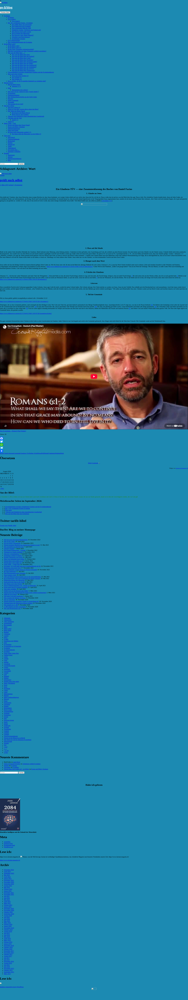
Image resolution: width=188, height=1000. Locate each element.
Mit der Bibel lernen (14, 84)
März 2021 (7, 903)
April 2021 (7, 901)
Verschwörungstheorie (11, 736)
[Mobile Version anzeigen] (94, 989)
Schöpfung (7, 715)
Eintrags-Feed (8, 843)
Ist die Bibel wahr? (10, 44)
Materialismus (8, 694)
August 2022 (8, 885)
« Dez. (2, 488)
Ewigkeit (6, 651)
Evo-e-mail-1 (12, 19)
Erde (5, 643)
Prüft (42, 453)
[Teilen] (94, 450)
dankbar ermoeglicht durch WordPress (12, 987)
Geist (5, 660)
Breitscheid (11, 141)
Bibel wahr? (7, 628)
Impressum (11, 155)
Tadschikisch (12, 148)
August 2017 (8, 956)
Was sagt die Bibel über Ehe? (21, 54)
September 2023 (9, 873)
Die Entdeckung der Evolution (21, 26)
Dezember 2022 (9, 880)
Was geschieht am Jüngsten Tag (14, 547)
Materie (6, 695)
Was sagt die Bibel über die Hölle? (22, 63)
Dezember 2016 (9, 961)
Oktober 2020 (8, 912)
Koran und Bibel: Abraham (16, 127)
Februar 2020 (8, 924)
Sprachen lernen (9, 720)
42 (152, 305)
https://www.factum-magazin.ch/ (10, 860)
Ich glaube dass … (13, 150)
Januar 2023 (7, 878)
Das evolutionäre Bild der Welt (21, 28)
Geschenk (7, 664)
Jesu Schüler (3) (17, 77)
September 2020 (9, 914)
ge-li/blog (6, 7)
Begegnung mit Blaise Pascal (21, 113)
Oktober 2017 (8, 954)
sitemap (10, 157)
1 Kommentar (18, 185)
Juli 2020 (7, 917)
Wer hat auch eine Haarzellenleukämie (16, 540)
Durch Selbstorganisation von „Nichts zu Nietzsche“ (20, 585)
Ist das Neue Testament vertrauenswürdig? (21, 49)
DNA (5, 637)
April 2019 (7, 938)
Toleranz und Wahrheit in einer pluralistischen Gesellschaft (26, 116)
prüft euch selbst (11, 180)
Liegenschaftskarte (13, 139)
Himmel (6, 676)
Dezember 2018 (9, 945)
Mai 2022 (7, 887)
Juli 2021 (7, 896)
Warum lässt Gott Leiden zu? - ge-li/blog (16, 769)
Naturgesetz (7, 703)
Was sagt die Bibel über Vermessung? (23, 70)
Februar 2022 (8, 889)
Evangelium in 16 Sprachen (12, 646)
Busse (2, 453)
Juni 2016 (7, 967)
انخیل (5, 747)
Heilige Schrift (33, 453)
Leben (6, 690)
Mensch (6, 699)
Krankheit (7, 688)
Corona (6, 636)
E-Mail (6, 639)
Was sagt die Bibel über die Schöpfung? (24, 67)
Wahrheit (58, 453)
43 (35, 306)
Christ (5, 453)
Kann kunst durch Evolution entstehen (16, 587)
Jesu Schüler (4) (17, 79)
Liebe (5, 692)
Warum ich (11, 144)
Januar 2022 (7, 891)
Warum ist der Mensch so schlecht (14, 738)
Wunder (6, 743)
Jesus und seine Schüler (15, 74)
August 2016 (8, 963)
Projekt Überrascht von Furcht (13, 557)
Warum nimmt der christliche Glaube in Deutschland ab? (21, 601)
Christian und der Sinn (15, 118)
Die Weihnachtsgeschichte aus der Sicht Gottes (22, 97)
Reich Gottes (8, 710)
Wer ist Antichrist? (9, 599)
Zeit (5, 745)
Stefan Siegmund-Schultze (12, 764)
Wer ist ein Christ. (9, 541)
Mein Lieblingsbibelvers (11, 697)
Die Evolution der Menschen (21, 33)
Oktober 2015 (8, 970)
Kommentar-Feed (9, 845)
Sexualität (11, 102)
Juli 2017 (7, 958)
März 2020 (7, 923)
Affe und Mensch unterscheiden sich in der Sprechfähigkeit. (22, 577)
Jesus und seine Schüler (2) (20, 76)
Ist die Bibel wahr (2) (14, 47)
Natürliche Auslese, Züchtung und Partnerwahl (26, 30)
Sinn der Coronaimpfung (11, 554)
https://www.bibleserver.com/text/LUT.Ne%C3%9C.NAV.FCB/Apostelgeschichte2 (26, 313)
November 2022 (9, 882)
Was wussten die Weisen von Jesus (14, 598)
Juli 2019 (7, 933)
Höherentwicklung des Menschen (14, 580)
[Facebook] (94, 438)
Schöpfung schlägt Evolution (13, 555)
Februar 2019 (8, 942)
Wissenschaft (8, 741)
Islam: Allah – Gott (10, 123)
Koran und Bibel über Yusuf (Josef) (19, 125)
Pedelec (10, 143)
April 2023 (7, 877)
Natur (5, 701)
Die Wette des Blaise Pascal (16, 111)
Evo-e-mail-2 (16, 21)
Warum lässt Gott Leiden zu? (13, 562)
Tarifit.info (7, 725)
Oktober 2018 (8, 947)
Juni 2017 (7, 960)
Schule (6, 717)
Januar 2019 (7, 944)
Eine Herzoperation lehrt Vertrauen (14, 573)
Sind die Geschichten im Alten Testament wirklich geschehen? (27, 51)
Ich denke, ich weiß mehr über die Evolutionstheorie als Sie (22, 566)
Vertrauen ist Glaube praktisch (13, 552)
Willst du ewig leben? (10, 594)
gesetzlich (7, 669)
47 (129, 308)
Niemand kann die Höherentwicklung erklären (18, 603)
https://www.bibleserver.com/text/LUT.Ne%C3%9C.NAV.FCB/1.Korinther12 (24, 301)
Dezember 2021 (9, 893)
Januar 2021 (7, 907)
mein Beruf (11, 137)
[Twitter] (94, 441)
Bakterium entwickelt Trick (12, 568)
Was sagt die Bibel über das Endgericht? (24, 65)
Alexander (7, 767)
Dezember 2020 (9, 908)
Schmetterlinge (8, 711)
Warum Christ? (8, 83)
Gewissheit (7, 671)
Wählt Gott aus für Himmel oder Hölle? (16, 591)
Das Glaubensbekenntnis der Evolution (20, 42)
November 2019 (9, 928)
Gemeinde (17, 453)
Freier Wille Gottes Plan (11, 653)
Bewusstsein (8, 625)
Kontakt (6, 153)
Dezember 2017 (9, 951)
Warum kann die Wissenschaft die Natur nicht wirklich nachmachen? (25, 592)
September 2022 (9, 884)
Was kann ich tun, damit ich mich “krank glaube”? (23, 91)
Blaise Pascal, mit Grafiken (20, 114)
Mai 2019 (7, 937)
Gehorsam (10, 453)
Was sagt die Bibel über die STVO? (23, 69)
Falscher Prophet (9, 548)
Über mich (7, 136)
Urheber (6, 732)
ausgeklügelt (8, 623)
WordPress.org (8, 847)
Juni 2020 (7, 919)
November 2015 (9, 968)
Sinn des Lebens (9, 106)
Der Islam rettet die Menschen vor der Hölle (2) (26, 134)
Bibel (5, 627)
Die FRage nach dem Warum (13, 584)
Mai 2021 (7, 900)
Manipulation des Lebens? (20, 90)
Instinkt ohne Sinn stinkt (11, 681)
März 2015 (7, 974)
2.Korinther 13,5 (107, 201)
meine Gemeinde (13, 100)
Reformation (8, 708)
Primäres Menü (5, 12)
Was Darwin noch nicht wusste (21, 32)
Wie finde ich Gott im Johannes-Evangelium (17, 740)
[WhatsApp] (94, 444)
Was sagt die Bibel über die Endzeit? (23, 56)
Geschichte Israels (9, 666)
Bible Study (7, 630)
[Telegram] (94, 447)
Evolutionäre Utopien (18, 39)
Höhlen (6, 678)
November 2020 (9, 910)
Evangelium (11, 93)
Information (7, 680)
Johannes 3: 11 (16, 86)
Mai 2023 (7, 875)
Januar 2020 (7, 926)
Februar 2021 (8, 905)
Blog (9, 160)
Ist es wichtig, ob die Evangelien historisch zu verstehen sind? (27, 81)
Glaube (2, 175)
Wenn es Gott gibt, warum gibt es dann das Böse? (23, 109)
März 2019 (7, 940)
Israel (5, 685)
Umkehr (6, 731)
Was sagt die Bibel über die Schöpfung (17, 514)
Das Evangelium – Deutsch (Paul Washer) (13, 431)
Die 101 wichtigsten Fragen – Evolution (20, 23)
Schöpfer (6, 713)
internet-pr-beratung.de (182, 468)
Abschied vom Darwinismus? (21, 37)
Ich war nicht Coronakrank (12, 543)
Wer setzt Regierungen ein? (12, 608)
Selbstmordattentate (14, 128)
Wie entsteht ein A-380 (11, 605)
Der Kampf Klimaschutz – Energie (14, 550)
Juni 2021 (7, 898)
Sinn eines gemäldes (10, 589)
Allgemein (7, 618)
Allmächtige (7, 620)
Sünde (46, 453)
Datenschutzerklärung (14, 158)
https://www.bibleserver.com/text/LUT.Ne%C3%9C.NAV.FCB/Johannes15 (23, 279)
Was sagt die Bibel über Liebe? (21, 58)
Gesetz (6, 667)
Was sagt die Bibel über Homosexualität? (24, 61)
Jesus (39, 453)
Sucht (5, 722)
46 (27, 308)
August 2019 (8, 931)
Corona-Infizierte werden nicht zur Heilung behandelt (20, 570)
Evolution (7, 16)
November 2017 (9, 952)
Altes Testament (9, 621)
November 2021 (9, 894)
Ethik (9, 88)
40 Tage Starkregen (10, 571)
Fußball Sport (8, 655)
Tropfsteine (7, 729)
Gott (5, 674)
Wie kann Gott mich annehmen (13, 596)
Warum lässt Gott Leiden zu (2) (13, 561)
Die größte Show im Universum (22, 24)
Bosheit (6, 632)
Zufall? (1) (15, 120)
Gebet (6, 657)
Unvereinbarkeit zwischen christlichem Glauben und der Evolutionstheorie (31, 72)
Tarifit (10, 146)
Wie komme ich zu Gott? (15, 104)
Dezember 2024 (9, 870)
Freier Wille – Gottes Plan (12, 564)
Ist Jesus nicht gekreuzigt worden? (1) (19, 132)
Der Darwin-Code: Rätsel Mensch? (23, 35)
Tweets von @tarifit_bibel (8, 525)
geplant (6, 662)
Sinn (5, 718)
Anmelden (7, 842)
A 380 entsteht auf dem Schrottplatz (15, 607)
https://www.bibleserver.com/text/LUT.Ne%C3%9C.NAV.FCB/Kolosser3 (70, 266)
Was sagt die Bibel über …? (16, 53)
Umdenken (51, 453)
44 (95, 306)
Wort (62, 453)
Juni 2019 (7, 935)
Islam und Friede (13, 130)
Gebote (6, 658)
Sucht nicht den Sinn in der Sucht (14, 582)
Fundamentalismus (13, 95)
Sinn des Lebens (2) (14, 107)
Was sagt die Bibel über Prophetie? (22, 60)
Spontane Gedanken (14, 151)
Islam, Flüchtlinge (9, 683)
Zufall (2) (11, 121)
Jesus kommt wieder (10, 575)
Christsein (7, 634)
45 (155, 306)
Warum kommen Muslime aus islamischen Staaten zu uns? (22, 545)
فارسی (6, 750)
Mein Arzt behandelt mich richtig (14, 559)
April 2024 (7, 871)
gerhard (11, 185)
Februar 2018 (8, 949)
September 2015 (9, 972)
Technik (6, 727)
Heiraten (10, 99)
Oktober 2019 (8, 930)
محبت (6, 752)
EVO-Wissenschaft (14, 40)
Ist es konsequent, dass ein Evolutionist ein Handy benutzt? (22, 578)
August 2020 (8, 915)
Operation (7, 704)
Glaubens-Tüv (24, 453)
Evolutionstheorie (9, 650)
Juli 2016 (7, 965)
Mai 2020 (7, 921)
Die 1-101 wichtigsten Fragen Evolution (17, 508)
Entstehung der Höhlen (11, 641)
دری (5, 749)
